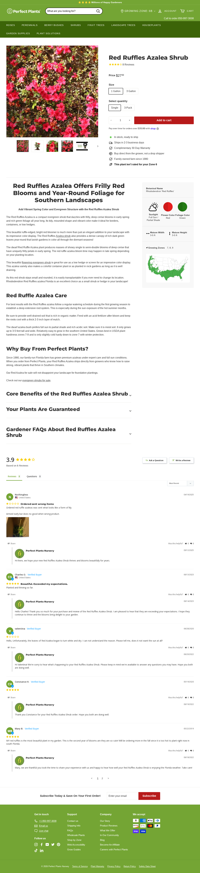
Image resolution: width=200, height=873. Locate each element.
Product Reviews (109, 825)
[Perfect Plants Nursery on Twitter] (53, 844)
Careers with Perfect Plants (114, 849)
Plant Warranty (97, 866)
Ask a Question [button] (156, 460)
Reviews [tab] (12, 476)
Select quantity (118, 101)
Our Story (105, 821)
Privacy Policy (113, 866)
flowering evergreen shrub (36, 262)
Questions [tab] (32, 476)
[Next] (96, 146)
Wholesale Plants (76, 835)
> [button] (108, 778)
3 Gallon (131, 91)
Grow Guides (74, 849)
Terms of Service (80, 866)
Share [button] (12, 543)
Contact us (72, 821)
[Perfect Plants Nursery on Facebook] (41, 844)
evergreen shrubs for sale (36, 380)
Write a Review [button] (183, 460)
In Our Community (109, 835)
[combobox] (74, 11)
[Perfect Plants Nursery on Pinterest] (58, 844)
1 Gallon (115, 91)
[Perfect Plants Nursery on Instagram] (36, 844)
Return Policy (130, 866)
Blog (102, 840)
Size (111, 84)
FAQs (70, 830)
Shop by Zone (74, 840)
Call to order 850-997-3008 (179, 18)
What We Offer (107, 830)
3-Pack (128, 107)
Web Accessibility (76, 844)
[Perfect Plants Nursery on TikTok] (36, 850)
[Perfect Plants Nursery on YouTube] (47, 844)
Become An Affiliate (110, 844)
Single (114, 107)
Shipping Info (73, 825)
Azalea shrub (63, 236)
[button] (187, 543)
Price (112, 75)
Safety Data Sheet (147, 866)
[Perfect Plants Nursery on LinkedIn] (41, 850)
